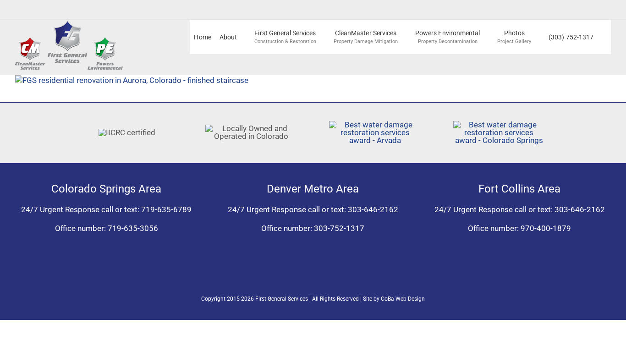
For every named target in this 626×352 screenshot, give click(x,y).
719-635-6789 (166, 209)
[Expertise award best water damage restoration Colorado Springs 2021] (499, 124)
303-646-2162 (373, 209)
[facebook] (304, 274)
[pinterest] (321, 274)
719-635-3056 (133, 228)
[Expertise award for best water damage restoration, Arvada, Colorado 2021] (375, 124)
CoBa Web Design (403, 299)
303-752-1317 (339, 228)
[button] (604, 37)
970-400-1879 (546, 228)
